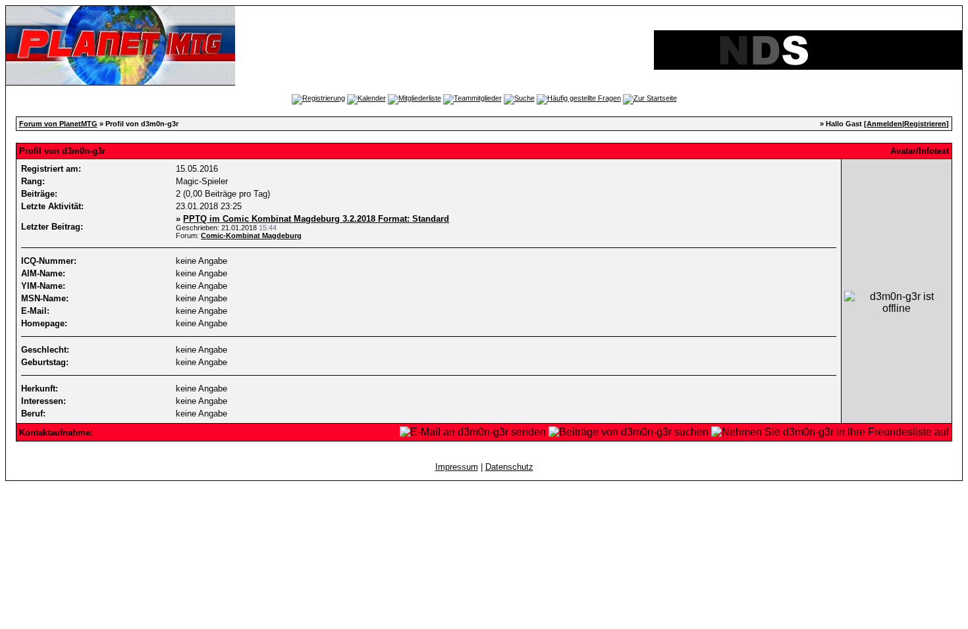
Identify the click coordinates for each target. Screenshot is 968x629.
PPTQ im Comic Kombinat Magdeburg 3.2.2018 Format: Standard (316, 219)
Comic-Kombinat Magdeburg (251, 235)
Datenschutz (509, 467)
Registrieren (925, 124)
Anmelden (884, 124)
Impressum (456, 467)
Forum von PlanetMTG (58, 124)
